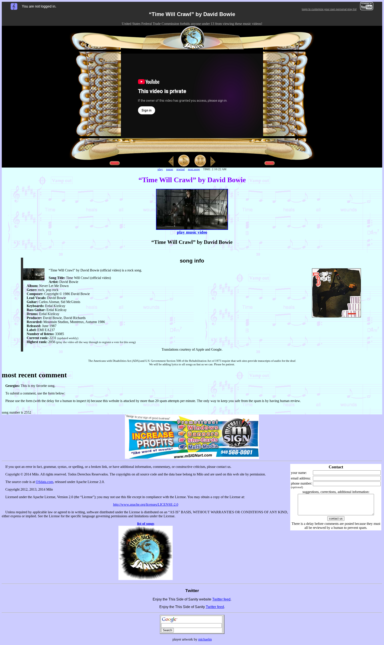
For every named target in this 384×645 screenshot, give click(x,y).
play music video (192, 232)
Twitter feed (221, 599)
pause (169, 169)
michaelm (205, 639)
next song (194, 169)
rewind (180, 169)
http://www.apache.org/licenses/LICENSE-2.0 (145, 504)
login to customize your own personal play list (329, 9)
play (160, 169)
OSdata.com (44, 482)
